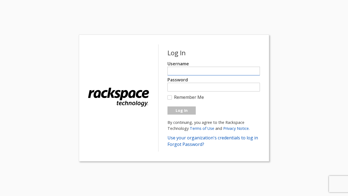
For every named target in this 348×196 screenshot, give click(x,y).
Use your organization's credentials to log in (212, 138)
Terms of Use (202, 128)
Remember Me (189, 97)
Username (178, 64)
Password (177, 80)
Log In (182, 110)
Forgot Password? (185, 144)
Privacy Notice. (236, 128)
